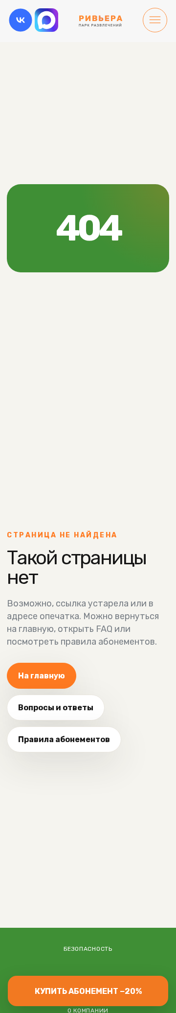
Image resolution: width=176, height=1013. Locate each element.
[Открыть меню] (155, 21)
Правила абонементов (64, 739)
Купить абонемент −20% (88, 991)
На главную (41, 675)
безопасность (88, 948)
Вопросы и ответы (55, 707)
